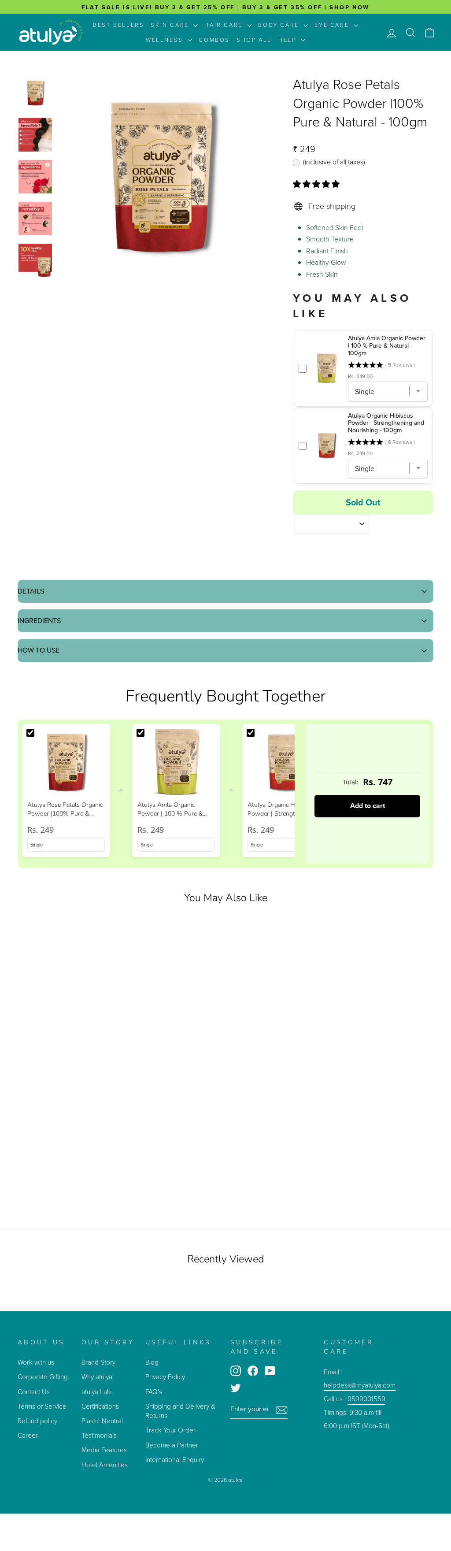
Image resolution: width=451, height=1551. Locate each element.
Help (288, 40)
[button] (317, 184)
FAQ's (153, 1392)
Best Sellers (118, 25)
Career (28, 1435)
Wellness (165, 40)
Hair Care (224, 25)
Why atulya (96, 1377)
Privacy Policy (165, 1377)
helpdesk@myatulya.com (360, 1385)
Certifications (100, 1406)
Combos (214, 40)
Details (31, 591)
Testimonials (99, 1435)
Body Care (279, 25)
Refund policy (37, 1421)
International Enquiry (174, 1460)
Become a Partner (171, 1445)
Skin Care (171, 25)
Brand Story (98, 1362)
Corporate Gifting (43, 1377)
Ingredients (39, 621)
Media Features (104, 1450)
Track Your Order (170, 1430)
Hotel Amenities (104, 1465)
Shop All (254, 40)
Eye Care (332, 25)
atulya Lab (96, 1392)
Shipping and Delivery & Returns (180, 1411)
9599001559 (366, 1399)
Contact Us (34, 1392)
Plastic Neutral (102, 1421)
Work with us (36, 1362)
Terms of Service (42, 1406)
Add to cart (367, 806)
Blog (152, 1362)
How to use (38, 650)
